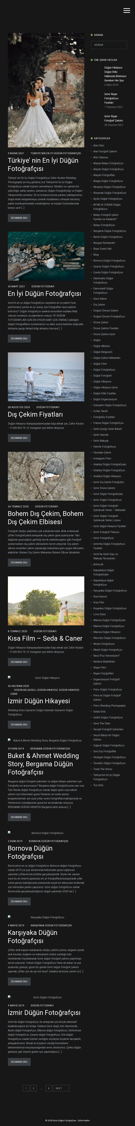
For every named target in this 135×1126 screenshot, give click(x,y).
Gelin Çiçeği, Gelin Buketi (107, 428)
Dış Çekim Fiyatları (35, 414)
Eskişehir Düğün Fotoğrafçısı (109, 405)
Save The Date (101, 723)
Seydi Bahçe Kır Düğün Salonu (106, 737)
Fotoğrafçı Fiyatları (104, 417)
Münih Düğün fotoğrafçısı (107, 649)
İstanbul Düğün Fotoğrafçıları (109, 464)
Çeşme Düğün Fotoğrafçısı (108, 266)
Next (59, 1088)
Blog (96, 254)
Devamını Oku (19, 218)
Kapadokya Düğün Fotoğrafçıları (103, 572)
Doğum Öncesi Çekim (105, 310)
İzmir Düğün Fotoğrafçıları (108, 494)
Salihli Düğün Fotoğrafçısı (108, 717)
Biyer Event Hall (102, 248)
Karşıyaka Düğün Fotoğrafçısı (51, 925)
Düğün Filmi (100, 363)
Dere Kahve (100, 298)
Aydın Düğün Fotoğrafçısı (107, 198)
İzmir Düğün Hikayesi (39, 701)
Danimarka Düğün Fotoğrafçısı (103, 280)
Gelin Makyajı (100, 440)
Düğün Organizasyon (105, 399)
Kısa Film (98, 602)
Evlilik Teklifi (100, 411)
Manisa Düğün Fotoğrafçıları (109, 620)
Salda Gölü (99, 711)
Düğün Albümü (101, 346)
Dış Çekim (99, 304)
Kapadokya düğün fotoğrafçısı (103, 582)
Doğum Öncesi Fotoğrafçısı (109, 316)
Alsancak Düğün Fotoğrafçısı (109, 192)
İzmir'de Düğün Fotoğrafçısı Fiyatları (109, 546)
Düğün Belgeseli (25, 690)
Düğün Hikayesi (48, 690)
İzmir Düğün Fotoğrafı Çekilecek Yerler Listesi (107, 518)
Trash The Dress (102, 769)
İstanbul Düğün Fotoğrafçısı (109, 470)
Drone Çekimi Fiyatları (106, 328)
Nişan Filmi (99, 667)
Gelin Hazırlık (100, 434)
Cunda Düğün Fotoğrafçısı (108, 272)
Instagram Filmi (102, 458)
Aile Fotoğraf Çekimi (105, 151)
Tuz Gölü (98, 785)
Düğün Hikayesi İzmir (105, 387)
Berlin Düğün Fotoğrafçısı (107, 236)
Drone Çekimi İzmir (104, 334)
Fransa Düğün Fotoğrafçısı (108, 423)
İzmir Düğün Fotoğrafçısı (44, 1013)
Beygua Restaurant (104, 242)
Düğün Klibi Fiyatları (104, 393)
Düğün (97, 340)
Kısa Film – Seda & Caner (45, 638)
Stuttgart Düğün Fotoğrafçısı (109, 757)
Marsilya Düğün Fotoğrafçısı (109, 638)
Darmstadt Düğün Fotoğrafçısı (103, 290)
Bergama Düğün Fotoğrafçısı (50, 748)
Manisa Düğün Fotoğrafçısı (108, 626)
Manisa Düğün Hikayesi (106, 632)
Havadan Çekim (102, 452)
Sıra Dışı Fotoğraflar (104, 751)
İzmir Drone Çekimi (104, 488)
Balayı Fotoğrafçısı (104, 225)
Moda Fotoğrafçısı (104, 643)
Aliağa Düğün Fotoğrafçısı (108, 181)
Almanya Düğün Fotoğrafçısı (109, 187)
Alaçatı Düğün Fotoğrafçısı (108, 169)
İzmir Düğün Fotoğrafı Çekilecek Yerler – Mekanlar (109, 508)
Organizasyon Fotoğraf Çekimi (106, 681)
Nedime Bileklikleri (104, 661)
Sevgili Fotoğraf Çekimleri (108, 729)
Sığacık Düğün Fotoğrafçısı (108, 745)
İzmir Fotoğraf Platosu (106, 532)
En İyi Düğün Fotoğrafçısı (44, 293)
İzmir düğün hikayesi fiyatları (109, 526)
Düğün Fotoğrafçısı (104, 369)
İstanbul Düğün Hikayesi (107, 476)
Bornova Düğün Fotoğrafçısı (48, 841)
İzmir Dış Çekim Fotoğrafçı (108, 482)
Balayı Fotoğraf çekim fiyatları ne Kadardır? (105, 217)
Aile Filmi (98, 145)
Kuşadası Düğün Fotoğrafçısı (109, 608)
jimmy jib (98, 564)
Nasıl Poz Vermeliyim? (106, 655)
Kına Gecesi (100, 596)
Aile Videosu (100, 157)
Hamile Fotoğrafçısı (104, 446)
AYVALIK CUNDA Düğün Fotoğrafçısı (107, 207)
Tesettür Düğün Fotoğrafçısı (109, 763)
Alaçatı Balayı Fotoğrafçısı (108, 163)
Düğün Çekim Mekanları (106, 357)
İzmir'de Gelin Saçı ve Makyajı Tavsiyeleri (105, 556)
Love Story (99, 614)
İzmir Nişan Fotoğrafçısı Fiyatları (111, 98)
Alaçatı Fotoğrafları (104, 175)
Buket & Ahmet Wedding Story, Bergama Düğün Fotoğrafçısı (43, 764)
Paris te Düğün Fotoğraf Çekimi (107, 697)
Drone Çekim (100, 322)
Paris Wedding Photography (109, 705)
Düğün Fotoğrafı (43, 286)
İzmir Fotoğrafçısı (103, 538)
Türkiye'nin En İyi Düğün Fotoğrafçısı (56, 153)
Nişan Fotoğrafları (103, 673)
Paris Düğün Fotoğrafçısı (107, 689)
